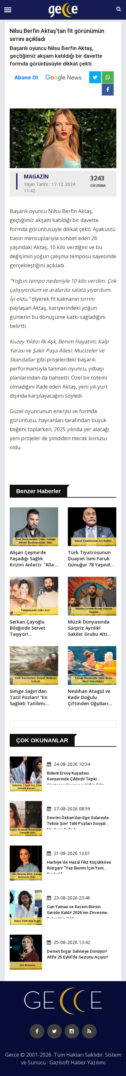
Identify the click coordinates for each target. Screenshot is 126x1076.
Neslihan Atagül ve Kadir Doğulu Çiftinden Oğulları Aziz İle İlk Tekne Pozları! (89, 697)
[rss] (89, 1031)
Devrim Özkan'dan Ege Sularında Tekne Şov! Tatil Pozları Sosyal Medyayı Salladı (78, 823)
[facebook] (37, 1031)
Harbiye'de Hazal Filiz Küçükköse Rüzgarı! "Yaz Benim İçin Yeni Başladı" (79, 868)
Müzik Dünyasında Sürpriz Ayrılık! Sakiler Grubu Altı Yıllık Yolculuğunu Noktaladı (89, 628)
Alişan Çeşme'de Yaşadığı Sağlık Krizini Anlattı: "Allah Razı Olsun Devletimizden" (33, 559)
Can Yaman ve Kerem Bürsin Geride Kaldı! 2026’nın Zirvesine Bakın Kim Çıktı (77, 912)
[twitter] (54, 1031)
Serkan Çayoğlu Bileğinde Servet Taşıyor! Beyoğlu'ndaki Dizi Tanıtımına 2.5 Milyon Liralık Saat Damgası (31, 628)
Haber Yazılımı (88, 1062)
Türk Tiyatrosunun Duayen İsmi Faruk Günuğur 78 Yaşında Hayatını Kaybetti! (90, 559)
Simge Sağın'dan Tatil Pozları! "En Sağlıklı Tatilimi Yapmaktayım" (28, 697)
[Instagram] (72, 1031)
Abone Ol (26, 77)
